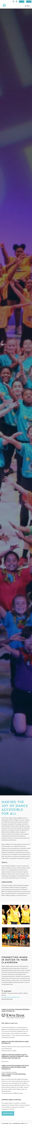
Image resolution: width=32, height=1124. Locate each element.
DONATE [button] (26, 1)
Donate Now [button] (8, 1113)
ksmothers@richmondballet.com (11, 997)
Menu (28, 6)
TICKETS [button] (15, 1)
